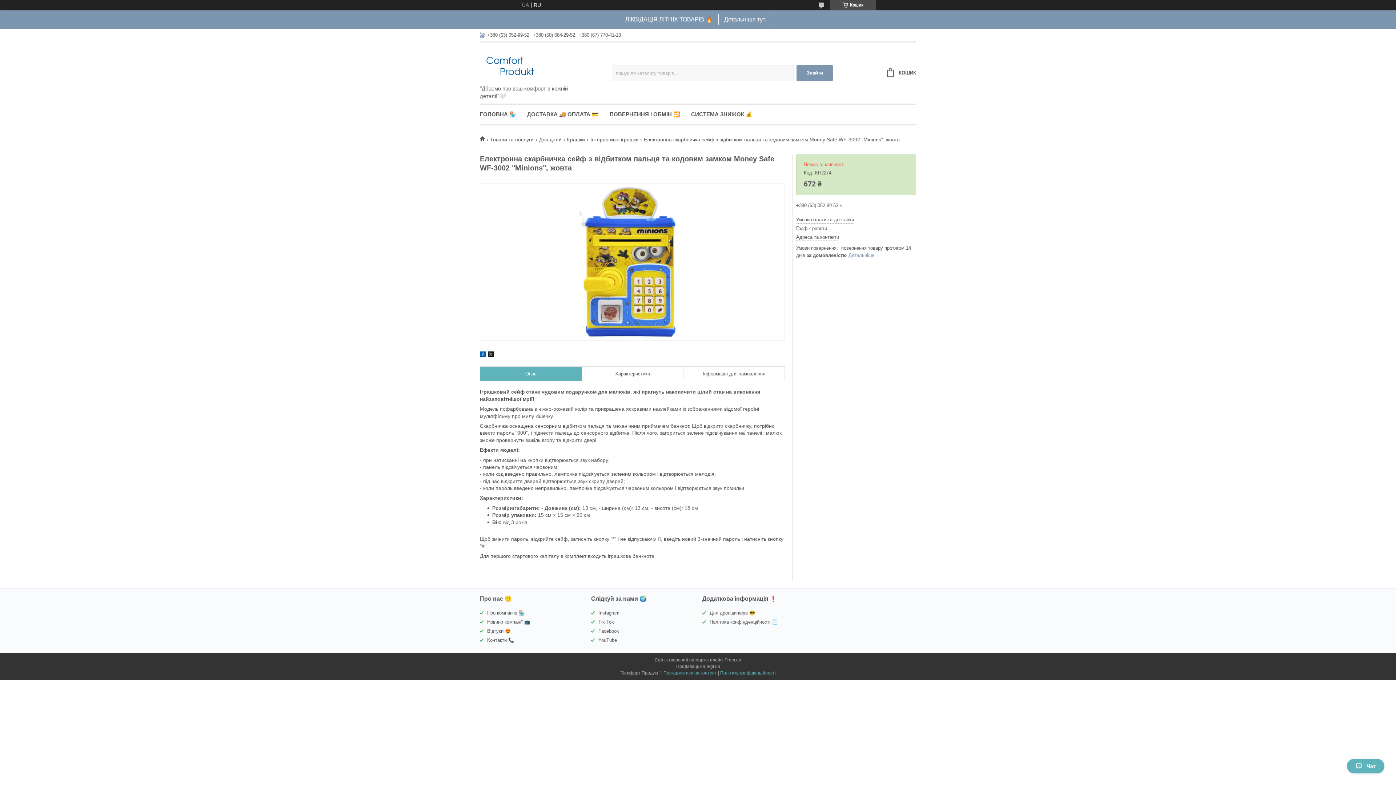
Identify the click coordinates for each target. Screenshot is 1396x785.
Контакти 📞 (500, 640)
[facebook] (483, 355)
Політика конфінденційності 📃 (744, 622)
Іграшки (576, 139)
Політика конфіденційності (748, 673)
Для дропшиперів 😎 (732, 613)
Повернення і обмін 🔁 (645, 114)
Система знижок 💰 (722, 114)
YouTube (607, 640)
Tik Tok (606, 622)
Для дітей (550, 139)
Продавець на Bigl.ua (698, 666)
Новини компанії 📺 (508, 622)
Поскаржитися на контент (690, 673)
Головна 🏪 (498, 114)
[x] (491, 355)
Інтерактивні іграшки (614, 139)
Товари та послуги (512, 139)
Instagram (608, 613)
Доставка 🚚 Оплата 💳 (563, 114)
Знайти (815, 73)
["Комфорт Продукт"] (543, 64)
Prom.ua (733, 660)
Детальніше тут (744, 19)
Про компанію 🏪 (506, 613)
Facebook (608, 631)
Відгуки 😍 (499, 631)
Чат (1371, 766)
